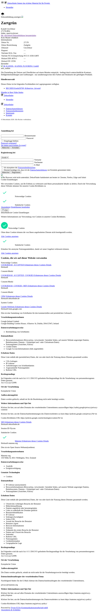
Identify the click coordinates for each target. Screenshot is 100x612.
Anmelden (15, 148)
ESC (6, 210)
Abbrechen (6, 148)
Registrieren (16, 172)
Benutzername (30, 136)
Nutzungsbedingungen (14, 111)
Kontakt (9, 115)
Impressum (10, 113)
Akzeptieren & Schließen (10, 610)
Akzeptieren (5, 207)
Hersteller (9, 7)
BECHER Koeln (23, 88)
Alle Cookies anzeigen (9, 236)
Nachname (38, 162)
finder (8, 95)
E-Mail (37, 165)
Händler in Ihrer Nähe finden (12, 92)
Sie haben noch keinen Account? (13, 145)
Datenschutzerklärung (14, 109)
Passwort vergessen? (9, 143)
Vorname (37, 160)
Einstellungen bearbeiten (20, 207)
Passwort (29, 138)
